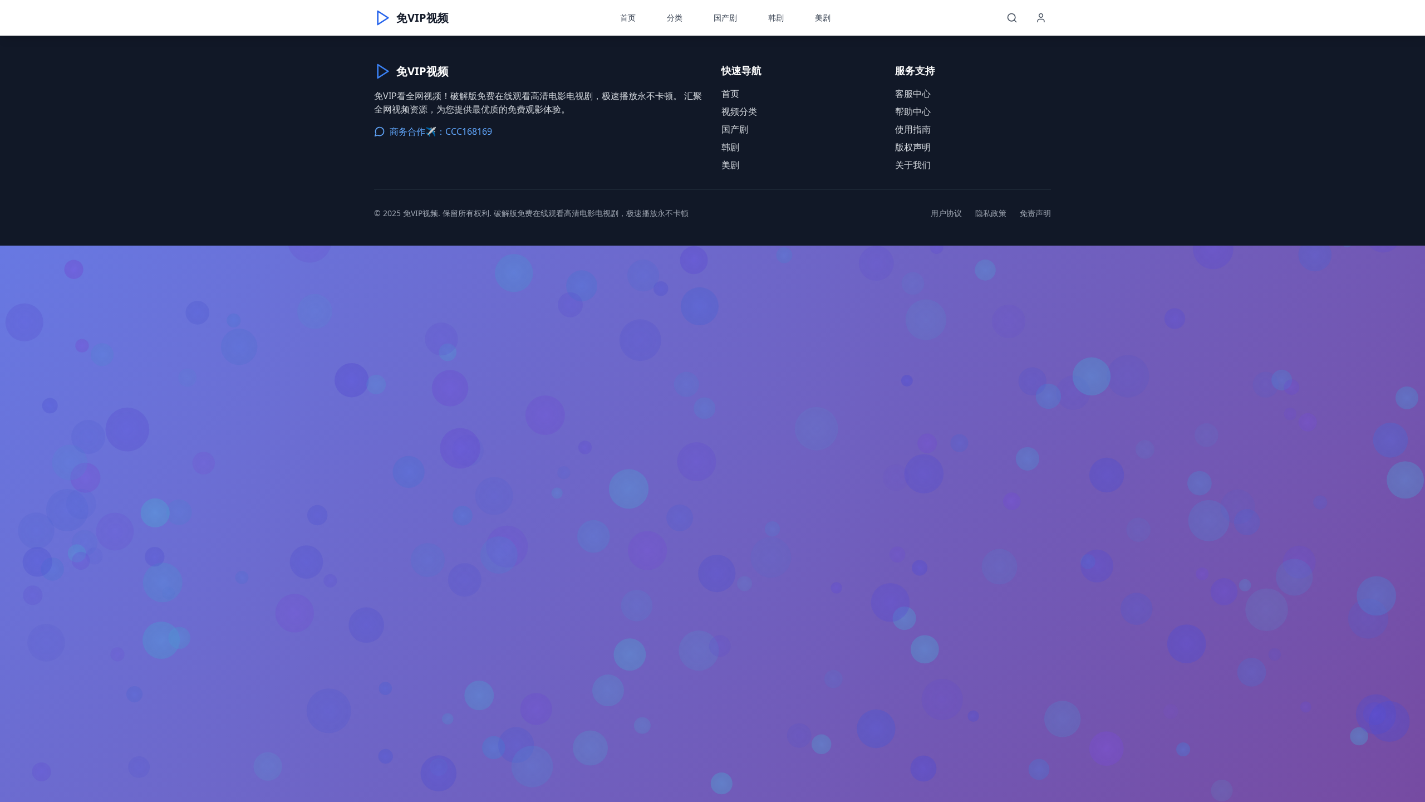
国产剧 (725, 17)
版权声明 (913, 147)
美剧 (823, 17)
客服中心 (913, 93)
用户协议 (946, 213)
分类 (674, 17)
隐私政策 (990, 213)
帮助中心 (913, 111)
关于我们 (913, 165)
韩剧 (776, 17)
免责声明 (1035, 213)
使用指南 (913, 129)
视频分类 (739, 111)
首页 (628, 17)
